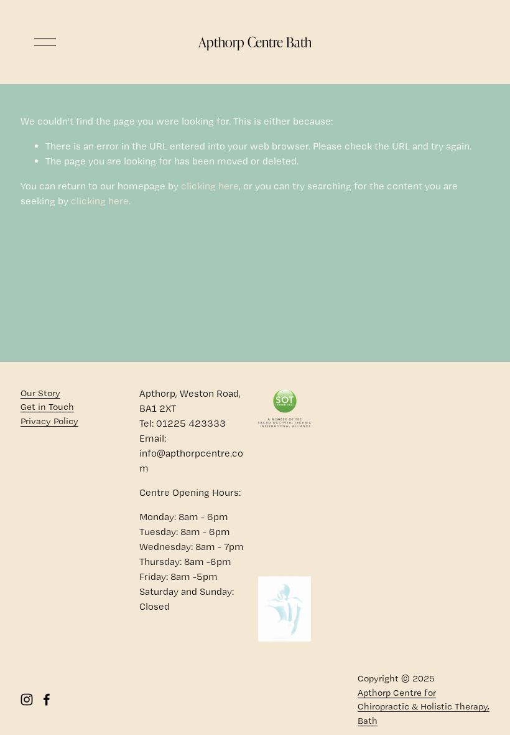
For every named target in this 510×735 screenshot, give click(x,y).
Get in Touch (47, 406)
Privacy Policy (49, 421)
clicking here (210, 186)
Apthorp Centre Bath (255, 41)
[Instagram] (27, 699)
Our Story (40, 393)
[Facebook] (46, 699)
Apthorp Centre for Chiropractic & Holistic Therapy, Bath (423, 706)
